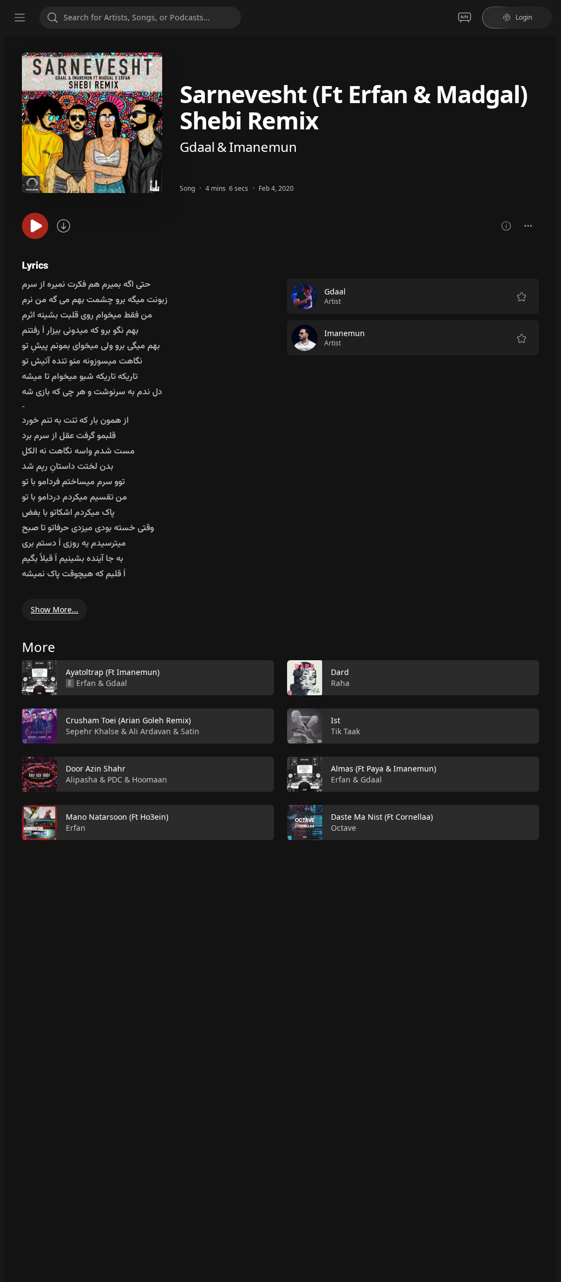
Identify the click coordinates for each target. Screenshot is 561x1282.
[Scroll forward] (549, 748)
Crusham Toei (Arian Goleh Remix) (128, 720)
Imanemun (263, 147)
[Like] (258, 678)
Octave (343, 827)
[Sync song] (64, 226)
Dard (340, 672)
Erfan (86, 683)
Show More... (54, 609)
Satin (190, 731)
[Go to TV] (464, 17)
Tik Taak (345, 731)
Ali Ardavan (150, 731)
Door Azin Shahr (95, 768)
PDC (114, 779)
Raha (340, 683)
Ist (335, 720)
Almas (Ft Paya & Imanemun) (383, 768)
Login (524, 17)
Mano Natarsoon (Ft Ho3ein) (117, 817)
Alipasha (82, 779)
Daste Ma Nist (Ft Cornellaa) (382, 817)
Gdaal (197, 147)
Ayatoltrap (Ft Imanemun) (112, 672)
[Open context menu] (528, 226)
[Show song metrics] (506, 226)
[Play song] (35, 226)
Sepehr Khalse (92, 731)
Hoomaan (149, 779)
